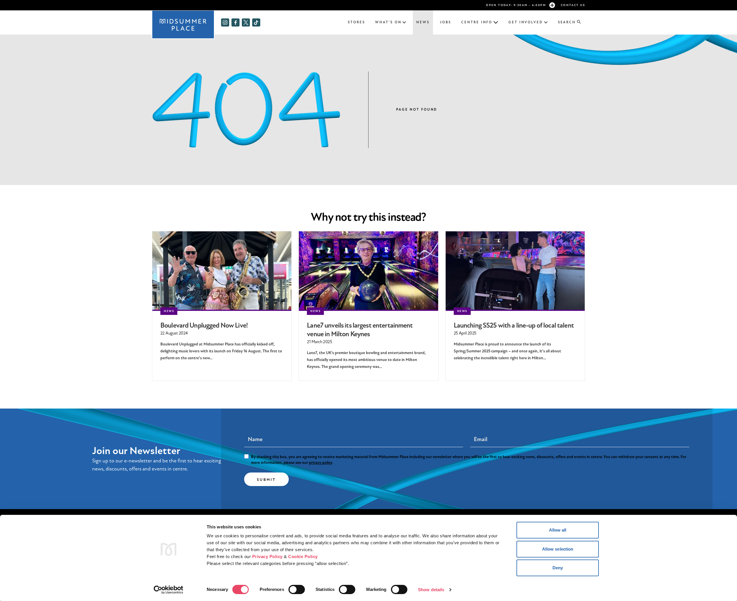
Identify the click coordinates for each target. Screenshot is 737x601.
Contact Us (573, 5)
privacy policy (320, 462)
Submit (266, 479)
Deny (557, 567)
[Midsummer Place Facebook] (235, 22)
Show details (431, 589)
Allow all (558, 530)
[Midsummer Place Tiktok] (256, 22)
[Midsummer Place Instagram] (225, 22)
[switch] (296, 589)
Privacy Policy (267, 556)
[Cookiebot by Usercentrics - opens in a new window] (168, 589)
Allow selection (557, 549)
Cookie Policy (303, 556)
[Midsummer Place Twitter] (246, 22)
